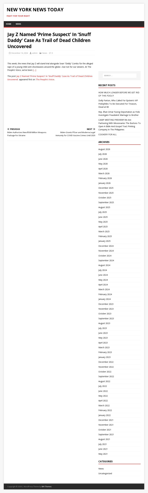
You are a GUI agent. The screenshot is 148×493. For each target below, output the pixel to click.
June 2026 (103, 159)
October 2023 (104, 313)
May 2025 (103, 221)
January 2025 (104, 241)
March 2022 (104, 405)
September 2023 (106, 318)
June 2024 (103, 275)
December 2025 (105, 187)
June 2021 (103, 449)
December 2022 (105, 362)
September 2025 (106, 202)
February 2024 (105, 294)
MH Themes (46, 486)
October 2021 (104, 429)
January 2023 (104, 357)
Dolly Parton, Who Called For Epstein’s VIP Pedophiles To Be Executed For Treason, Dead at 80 (118, 103)
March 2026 (104, 173)
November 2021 (106, 424)
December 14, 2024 (19, 53)
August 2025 (104, 207)
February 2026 (105, 178)
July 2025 (102, 212)
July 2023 (102, 328)
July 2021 (102, 444)
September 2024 (106, 260)
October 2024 (104, 255)
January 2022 (104, 415)
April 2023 (103, 342)
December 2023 (105, 304)
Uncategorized (105, 473)
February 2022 (105, 410)
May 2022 (103, 395)
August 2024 (104, 265)
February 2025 (105, 236)
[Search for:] (120, 75)
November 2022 (106, 366)
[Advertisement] (51, 104)
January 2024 (104, 299)
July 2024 (102, 270)
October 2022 (104, 371)
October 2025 (104, 197)
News (18, 24)
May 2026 (103, 163)
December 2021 (105, 420)
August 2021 (104, 439)
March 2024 (104, 289)
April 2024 (103, 284)
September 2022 (106, 376)
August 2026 (104, 149)
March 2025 (104, 231)
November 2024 (106, 250)
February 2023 (105, 352)
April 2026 (103, 168)
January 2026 (104, 183)
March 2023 (104, 347)
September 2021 (106, 434)
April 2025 (103, 226)
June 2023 (103, 333)
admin (35, 53)
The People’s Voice (45, 79)
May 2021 (103, 453)
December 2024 (105, 246)
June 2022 (103, 391)
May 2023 (103, 337)
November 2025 (106, 192)
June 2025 (103, 217)
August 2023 (104, 323)
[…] (34, 70)
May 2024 (103, 279)
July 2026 (102, 154)
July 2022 (102, 386)
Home (8, 24)
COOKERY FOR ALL (107, 134)
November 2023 (106, 308)
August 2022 (104, 381)
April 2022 (103, 400)
